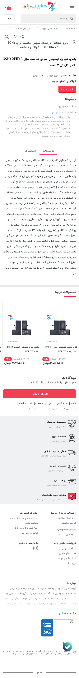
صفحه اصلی (69, 29)
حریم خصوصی (66, 528)
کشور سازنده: (65, 112)
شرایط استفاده (68, 523)
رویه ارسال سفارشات (66, 518)
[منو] (72, 6)
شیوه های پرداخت (67, 535)
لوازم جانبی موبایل (49, 29)
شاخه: (70, 106)
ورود (8, 18)
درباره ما (72, 563)
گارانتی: (71, 81)
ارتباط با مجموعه (67, 558)
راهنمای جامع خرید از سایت (24, 518)
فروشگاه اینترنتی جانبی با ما (32, 651)
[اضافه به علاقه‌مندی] (14, 36)
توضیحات (48, 150)
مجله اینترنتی (69, 548)
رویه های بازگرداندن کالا (26, 528)
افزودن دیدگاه (39, 393)
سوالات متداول (30, 523)
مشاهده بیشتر (67, 613)
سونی (36, 75)
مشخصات (30, 150)
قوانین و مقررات (30, 533)
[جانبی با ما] (35, 548)
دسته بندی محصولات (23, 29)
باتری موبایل (53, 75)
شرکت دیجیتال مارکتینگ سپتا (25, 653)
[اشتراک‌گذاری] (22, 36)
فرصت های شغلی (67, 553)
